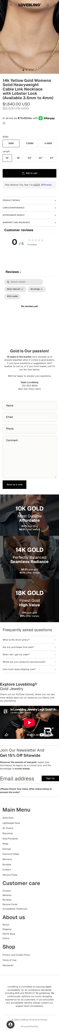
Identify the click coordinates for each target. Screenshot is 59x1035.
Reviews (6, 899)
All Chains (7, 828)
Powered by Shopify (38, 1019)
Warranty (7, 895)
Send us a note (14, 484)
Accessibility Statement (14, 908)
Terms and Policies (29, 1026)
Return (5, 924)
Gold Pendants (10, 838)
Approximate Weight (14, 215)
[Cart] (55, 5)
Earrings (6, 848)
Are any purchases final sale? (18, 647)
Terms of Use (9, 960)
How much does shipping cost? (19, 669)
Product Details (11, 200)
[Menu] (4, 5)
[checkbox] (12, 296)
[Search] (10, 5)
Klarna (5, 938)
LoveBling (23, 1019)
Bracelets (7, 833)
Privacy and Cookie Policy (16, 954)
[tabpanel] (29, 310)
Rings (5, 843)
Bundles (6, 864)
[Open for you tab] (10, 1024)
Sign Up (50, 778)
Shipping (6, 929)
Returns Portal (9, 874)
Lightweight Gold (11, 823)
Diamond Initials (10, 854)
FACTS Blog (8, 933)
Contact (6, 869)
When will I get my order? (16, 654)
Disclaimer (8, 965)
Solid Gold (7, 817)
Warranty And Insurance (16, 222)
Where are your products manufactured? (24, 661)
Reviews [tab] (13, 272)
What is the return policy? (16, 639)
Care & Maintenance (13, 207)
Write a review (29, 258)
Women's (7, 859)
